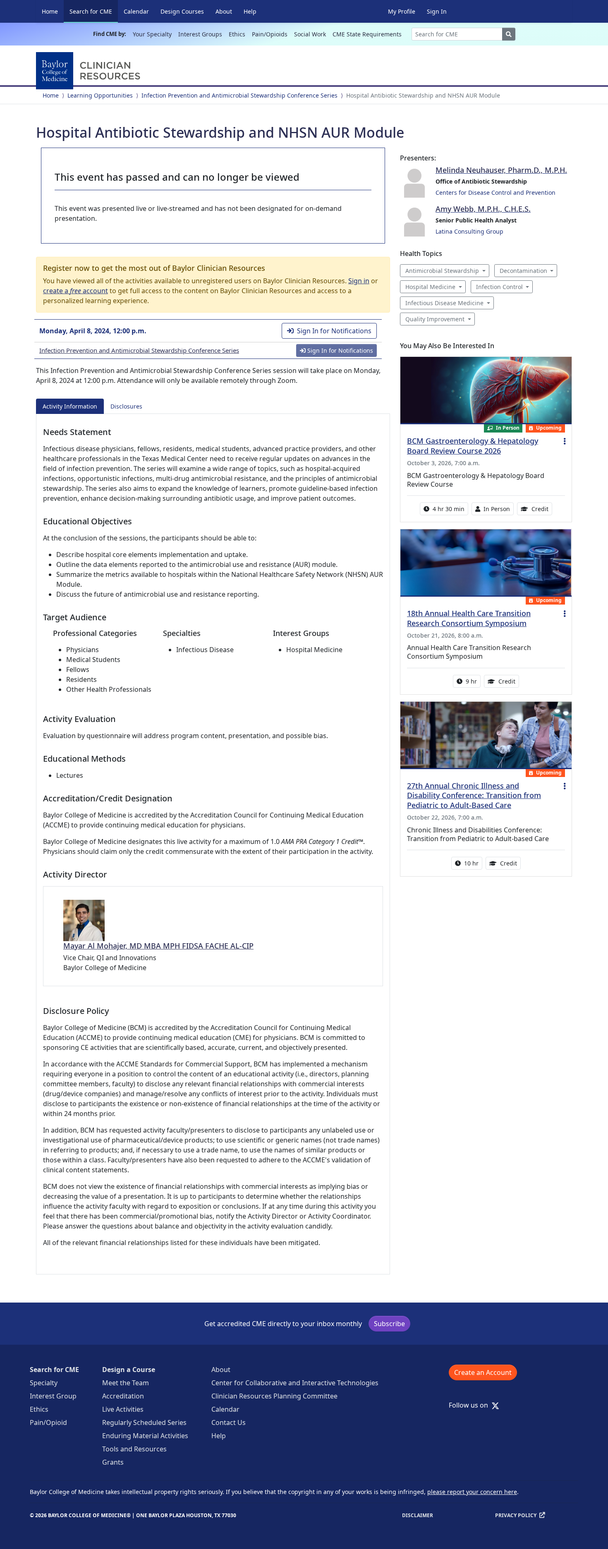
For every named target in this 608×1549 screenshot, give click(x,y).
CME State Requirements (367, 34)
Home (50, 11)
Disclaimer (417, 1515)
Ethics (237, 34)
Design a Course (128, 1369)
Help (250, 11)
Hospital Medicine (430, 287)
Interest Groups (200, 34)
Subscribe (389, 1323)
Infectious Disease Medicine (444, 303)
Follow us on (471, 1405)
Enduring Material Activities (145, 1435)
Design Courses (182, 11)
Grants (113, 1462)
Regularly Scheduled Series (144, 1422)
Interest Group (53, 1396)
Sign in (358, 280)
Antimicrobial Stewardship (442, 271)
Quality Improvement (435, 319)
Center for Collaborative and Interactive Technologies (294, 1382)
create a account (75, 290)
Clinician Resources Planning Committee (274, 1396)
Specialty (43, 1382)
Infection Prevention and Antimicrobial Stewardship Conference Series (239, 95)
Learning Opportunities (100, 95)
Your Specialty (152, 34)
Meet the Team (125, 1382)
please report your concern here (472, 1492)
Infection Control (499, 287)
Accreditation (123, 1396)
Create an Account (483, 1372)
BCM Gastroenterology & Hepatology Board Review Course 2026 (472, 446)
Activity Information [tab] (70, 406)
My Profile (401, 11)
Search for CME (93, 11)
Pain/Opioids (269, 34)
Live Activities (123, 1409)
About (223, 11)
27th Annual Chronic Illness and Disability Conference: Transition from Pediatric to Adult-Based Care (474, 795)
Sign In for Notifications (334, 330)
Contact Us (228, 1422)
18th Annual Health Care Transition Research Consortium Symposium (469, 618)
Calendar (136, 11)
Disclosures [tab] (126, 406)
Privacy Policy (515, 1515)
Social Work (310, 34)
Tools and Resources (134, 1448)
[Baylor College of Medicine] (90, 70)
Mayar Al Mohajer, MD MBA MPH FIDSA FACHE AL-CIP (158, 946)
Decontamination (523, 271)
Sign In (437, 11)
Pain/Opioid (48, 1422)
